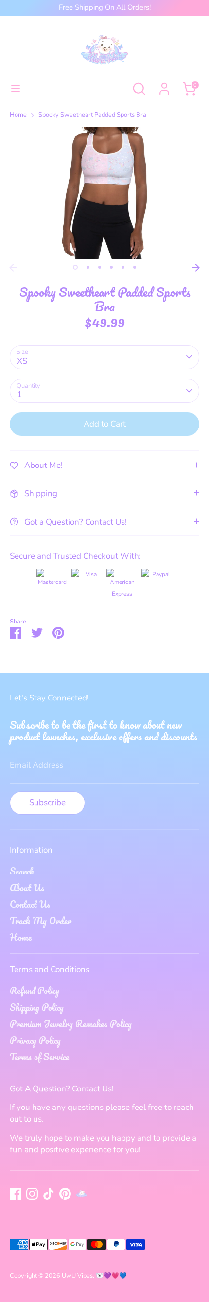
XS (22, 361)
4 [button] (111, 267)
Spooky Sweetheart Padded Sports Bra (92, 115)
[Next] (196, 267)
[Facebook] (15, 1194)
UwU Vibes (77, 1275)
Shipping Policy (37, 1007)
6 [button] (134, 267)
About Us (27, 887)
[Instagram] (32, 1194)
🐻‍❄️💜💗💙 (111, 1275)
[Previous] (13, 267)
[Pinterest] (65, 1194)
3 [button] (99, 267)
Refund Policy (34, 990)
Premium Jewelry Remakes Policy (71, 1023)
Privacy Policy (35, 1040)
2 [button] (88, 267)
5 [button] (123, 267)
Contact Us (30, 904)
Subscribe (47, 802)
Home (18, 115)
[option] (104, 193)
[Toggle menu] (15, 88)
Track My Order (40, 920)
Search (22, 871)
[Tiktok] (48, 1194)
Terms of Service (39, 1056)
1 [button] (75, 267)
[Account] (164, 84)
